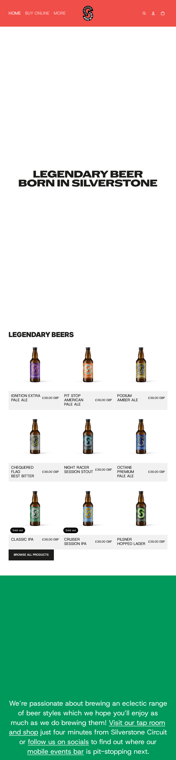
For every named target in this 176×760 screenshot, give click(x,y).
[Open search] (144, 13)
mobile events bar (55, 751)
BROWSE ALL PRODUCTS (31, 555)
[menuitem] (60, 13)
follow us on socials (58, 741)
